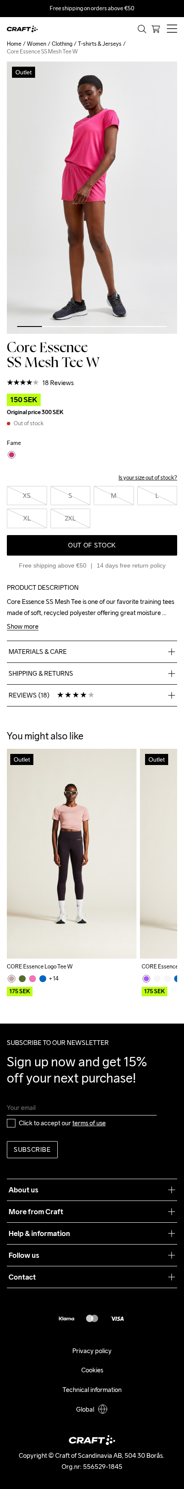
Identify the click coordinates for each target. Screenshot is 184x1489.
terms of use (89, 1123)
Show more (23, 626)
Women (36, 43)
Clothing (62, 43)
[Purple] (146, 978)
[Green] (22, 978)
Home (14, 43)
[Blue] (43, 978)
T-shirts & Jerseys (100, 43)
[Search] (142, 29)
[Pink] (11, 978)
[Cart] (155, 29)
